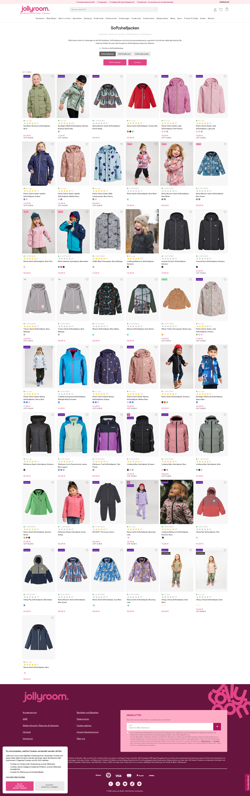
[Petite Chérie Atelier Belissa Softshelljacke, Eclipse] (27, 402)
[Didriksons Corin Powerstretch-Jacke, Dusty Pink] (61, 470)
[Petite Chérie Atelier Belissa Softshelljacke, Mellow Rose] (29, 402)
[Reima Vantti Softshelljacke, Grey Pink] (24, 267)
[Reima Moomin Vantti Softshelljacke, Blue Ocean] (165, 199)
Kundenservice (224, 2)
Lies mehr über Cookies (15, 777)
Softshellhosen (124, 54)
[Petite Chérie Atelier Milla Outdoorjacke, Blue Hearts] (93, 199)
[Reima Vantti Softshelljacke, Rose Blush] (128, 199)
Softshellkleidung (132, 34)
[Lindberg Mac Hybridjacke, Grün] (133, 470)
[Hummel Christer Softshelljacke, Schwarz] (162, 267)
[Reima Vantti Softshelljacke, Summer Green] (133, 131)
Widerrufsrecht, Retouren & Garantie (41, 725)
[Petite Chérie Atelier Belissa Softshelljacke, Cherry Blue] (24, 402)
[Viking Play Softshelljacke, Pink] (197, 538)
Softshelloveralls (142, 54)
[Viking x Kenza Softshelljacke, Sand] (165, 605)
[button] (221, 9)
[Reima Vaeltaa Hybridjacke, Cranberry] (61, 267)
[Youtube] (125, 784)
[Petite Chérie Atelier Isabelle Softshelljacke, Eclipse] (24, 199)
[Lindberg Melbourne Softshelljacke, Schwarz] (128, 267)
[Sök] (155, 9)
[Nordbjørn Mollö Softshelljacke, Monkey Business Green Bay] (59, 131)
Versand (27, 732)
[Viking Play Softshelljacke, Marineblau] (24, 605)
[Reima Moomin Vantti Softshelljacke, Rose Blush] (162, 199)
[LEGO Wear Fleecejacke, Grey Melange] (93, 267)
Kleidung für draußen (116, 34)
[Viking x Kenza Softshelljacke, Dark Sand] (162, 605)
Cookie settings (84, 725)
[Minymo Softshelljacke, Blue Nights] (93, 334)
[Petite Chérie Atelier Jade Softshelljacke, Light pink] (165, 131)
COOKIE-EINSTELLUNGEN (49, 786)
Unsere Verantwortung (87, 732)
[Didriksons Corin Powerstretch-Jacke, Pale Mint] (64, 470)
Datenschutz (83, 719)
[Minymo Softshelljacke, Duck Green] (128, 334)
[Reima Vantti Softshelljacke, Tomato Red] (128, 131)
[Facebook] (110, 784)
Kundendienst (248, 783)
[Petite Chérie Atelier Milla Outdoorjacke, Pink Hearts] (96, 199)
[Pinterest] (139, 784)
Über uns (81, 738)
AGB (25, 719)
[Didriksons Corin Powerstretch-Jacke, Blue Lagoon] (59, 470)
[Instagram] (118, 784)
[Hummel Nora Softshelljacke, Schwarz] (197, 267)
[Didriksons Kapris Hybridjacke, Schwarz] (24, 470)
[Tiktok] (132, 784)
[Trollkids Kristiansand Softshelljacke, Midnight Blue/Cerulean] (59, 402)
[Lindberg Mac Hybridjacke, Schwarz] (128, 470)
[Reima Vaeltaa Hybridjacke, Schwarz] (64, 267)
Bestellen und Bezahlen (87, 712)
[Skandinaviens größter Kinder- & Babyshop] (35, 9)
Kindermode (103, 34)
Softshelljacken (145, 34)
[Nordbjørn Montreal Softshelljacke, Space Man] (197, 402)
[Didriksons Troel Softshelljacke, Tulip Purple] (93, 470)
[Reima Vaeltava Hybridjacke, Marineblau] (59, 267)
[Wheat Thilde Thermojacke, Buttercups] (162, 334)
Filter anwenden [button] (115, 62)
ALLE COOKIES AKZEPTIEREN (20, 786)
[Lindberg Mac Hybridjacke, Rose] (130, 470)
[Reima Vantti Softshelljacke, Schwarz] (130, 131)
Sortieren (137, 62)
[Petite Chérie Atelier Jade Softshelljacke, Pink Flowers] (162, 131)
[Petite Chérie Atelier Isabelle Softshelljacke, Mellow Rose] (27, 199)
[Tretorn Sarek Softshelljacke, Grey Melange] (24, 334)
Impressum (28, 738)
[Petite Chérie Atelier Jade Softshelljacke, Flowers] (167, 131)
